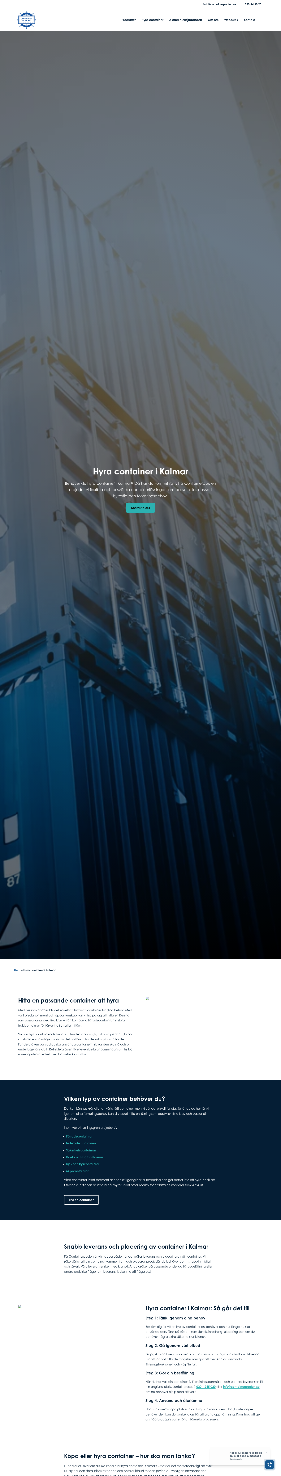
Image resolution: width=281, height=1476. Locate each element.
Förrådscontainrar (79, 1136)
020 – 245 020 (206, 1387)
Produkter (129, 20)
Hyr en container (81, 1200)
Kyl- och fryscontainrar (82, 1164)
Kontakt (249, 20)
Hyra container (152, 20)
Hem (17, 970)
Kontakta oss (140, 508)
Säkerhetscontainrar (81, 1150)
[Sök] (261, 20)
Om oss (213, 20)
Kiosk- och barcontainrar (84, 1157)
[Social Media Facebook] (20, 4)
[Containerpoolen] (26, 26)
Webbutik (231, 20)
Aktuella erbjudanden (185, 20)
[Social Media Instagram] (26, 4)
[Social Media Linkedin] (32, 4)
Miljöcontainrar (77, 1171)
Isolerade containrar (81, 1143)
